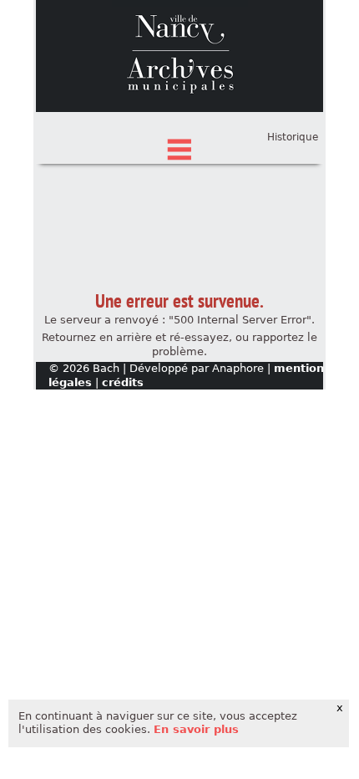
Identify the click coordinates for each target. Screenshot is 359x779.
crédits (123, 382)
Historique (292, 137)
